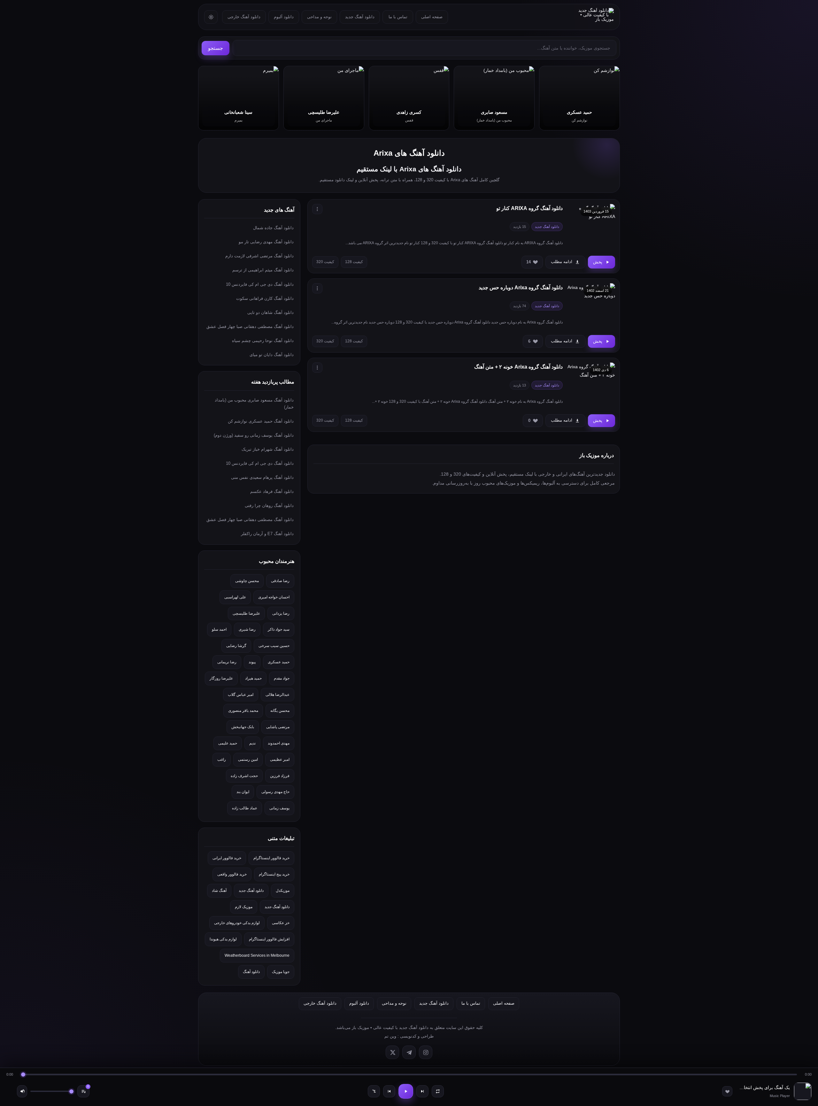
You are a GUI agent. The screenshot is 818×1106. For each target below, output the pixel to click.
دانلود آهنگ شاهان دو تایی (270, 312)
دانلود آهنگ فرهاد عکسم (272, 491)
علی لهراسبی (235, 597)
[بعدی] (422, 1091)
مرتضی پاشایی (277, 727)
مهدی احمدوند (278, 743)
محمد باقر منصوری (243, 710)
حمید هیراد (253, 678)
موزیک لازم (243, 907)
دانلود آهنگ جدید (359, 16)
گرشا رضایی (236, 645)
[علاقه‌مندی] (727, 1091)
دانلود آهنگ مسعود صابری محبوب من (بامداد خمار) (254, 403)
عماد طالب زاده (244, 808)
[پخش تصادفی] (374, 1091)
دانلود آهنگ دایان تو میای (272, 354)
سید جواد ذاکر (278, 629)
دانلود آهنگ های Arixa (409, 153)
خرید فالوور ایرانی (226, 858)
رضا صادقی (280, 581)
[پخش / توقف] (405, 1091)
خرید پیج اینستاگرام (274, 874)
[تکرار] (438, 1091)
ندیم (252, 743)
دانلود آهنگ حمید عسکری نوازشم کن (261, 421)
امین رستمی (248, 759)
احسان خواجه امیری (273, 597)
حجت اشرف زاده (244, 776)
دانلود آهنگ (251, 972)
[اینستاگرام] (425, 1052)
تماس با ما (398, 16)
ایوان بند (242, 792)
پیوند (252, 662)
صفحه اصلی (432, 16)
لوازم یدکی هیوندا (223, 939)
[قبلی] (389, 1091)
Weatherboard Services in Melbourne (257, 955)
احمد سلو (219, 629)
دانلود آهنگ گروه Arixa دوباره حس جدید (521, 287)
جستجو (215, 48)
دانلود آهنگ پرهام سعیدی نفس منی (262, 477)
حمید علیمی (227, 743)
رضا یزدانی (280, 613)
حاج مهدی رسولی (275, 792)
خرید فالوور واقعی (232, 874)
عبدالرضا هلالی (277, 694)
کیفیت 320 (325, 262)
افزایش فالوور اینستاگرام (269, 939)
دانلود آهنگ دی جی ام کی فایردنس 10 (260, 284)
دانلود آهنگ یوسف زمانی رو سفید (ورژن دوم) (254, 435)
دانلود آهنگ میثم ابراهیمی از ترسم (263, 270)
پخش (597, 262)
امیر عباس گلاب (240, 694)
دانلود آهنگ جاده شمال (273, 227)
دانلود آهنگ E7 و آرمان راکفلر (267, 533)
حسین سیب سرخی (274, 645)
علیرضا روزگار (221, 678)
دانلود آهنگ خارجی (244, 16)
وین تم (390, 1036)
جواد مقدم (281, 678)
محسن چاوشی (247, 581)
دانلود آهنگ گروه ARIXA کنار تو (529, 208)
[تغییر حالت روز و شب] (211, 17)
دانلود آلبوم (284, 16)
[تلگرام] (409, 1052)
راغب (221, 759)
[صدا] (22, 1091)
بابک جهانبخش (242, 727)
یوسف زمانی (279, 808)
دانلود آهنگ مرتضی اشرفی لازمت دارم (259, 255)
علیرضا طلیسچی (246, 613)
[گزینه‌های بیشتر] (317, 209)
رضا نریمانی (226, 662)
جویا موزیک (280, 972)
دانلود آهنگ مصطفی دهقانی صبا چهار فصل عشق (250, 326)
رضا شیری (247, 629)
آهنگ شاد (219, 890)
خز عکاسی (280, 923)
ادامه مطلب (561, 261)
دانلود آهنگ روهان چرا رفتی (269, 505)
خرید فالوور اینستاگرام (271, 858)
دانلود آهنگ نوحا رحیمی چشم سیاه (263, 340)
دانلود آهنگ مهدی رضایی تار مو (266, 241)
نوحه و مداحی (319, 16)
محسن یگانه (279, 710)
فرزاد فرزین (279, 776)
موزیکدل (282, 890)
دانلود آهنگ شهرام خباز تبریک (268, 449)
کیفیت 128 (354, 262)
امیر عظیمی (279, 759)
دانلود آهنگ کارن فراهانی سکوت (265, 298)
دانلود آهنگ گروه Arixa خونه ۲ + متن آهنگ (518, 367)
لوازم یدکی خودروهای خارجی (237, 923)
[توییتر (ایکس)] (392, 1052)
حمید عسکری (278, 662)
